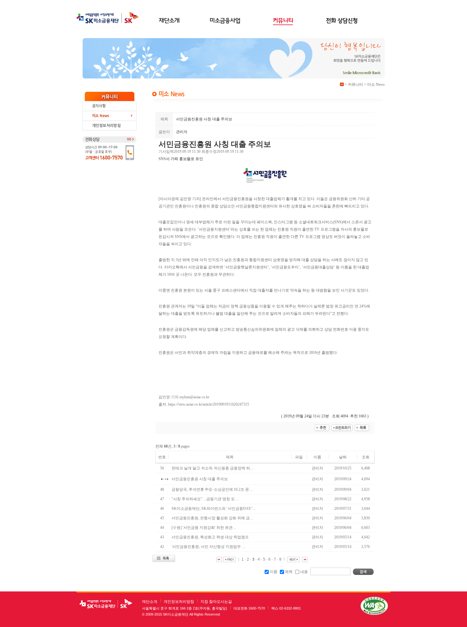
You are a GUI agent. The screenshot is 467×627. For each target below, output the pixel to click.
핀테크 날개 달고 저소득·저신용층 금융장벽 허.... (213, 468)
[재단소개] (169, 21)
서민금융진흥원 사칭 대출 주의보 (200, 479)
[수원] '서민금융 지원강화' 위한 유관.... (204, 527)
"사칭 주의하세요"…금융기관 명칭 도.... (206, 499)
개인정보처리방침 (179, 601)
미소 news (109, 116)
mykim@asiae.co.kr (194, 397)
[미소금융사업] (226, 21)
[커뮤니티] (283, 21)
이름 (273, 572)
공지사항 (109, 106)
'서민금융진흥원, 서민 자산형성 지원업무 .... (209, 546)
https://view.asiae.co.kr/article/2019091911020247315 (208, 404)
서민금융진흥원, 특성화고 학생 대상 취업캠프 (211, 537)
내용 (304, 572)
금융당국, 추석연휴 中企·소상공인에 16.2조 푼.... (213, 489)
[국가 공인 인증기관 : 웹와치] (374, 606)
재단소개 (149, 601)
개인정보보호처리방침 (109, 126)
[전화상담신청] (342, 21)
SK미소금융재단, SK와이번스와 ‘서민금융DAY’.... (214, 508)
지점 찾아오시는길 (216, 601)
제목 (289, 572)
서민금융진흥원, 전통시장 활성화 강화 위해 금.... (213, 518)
